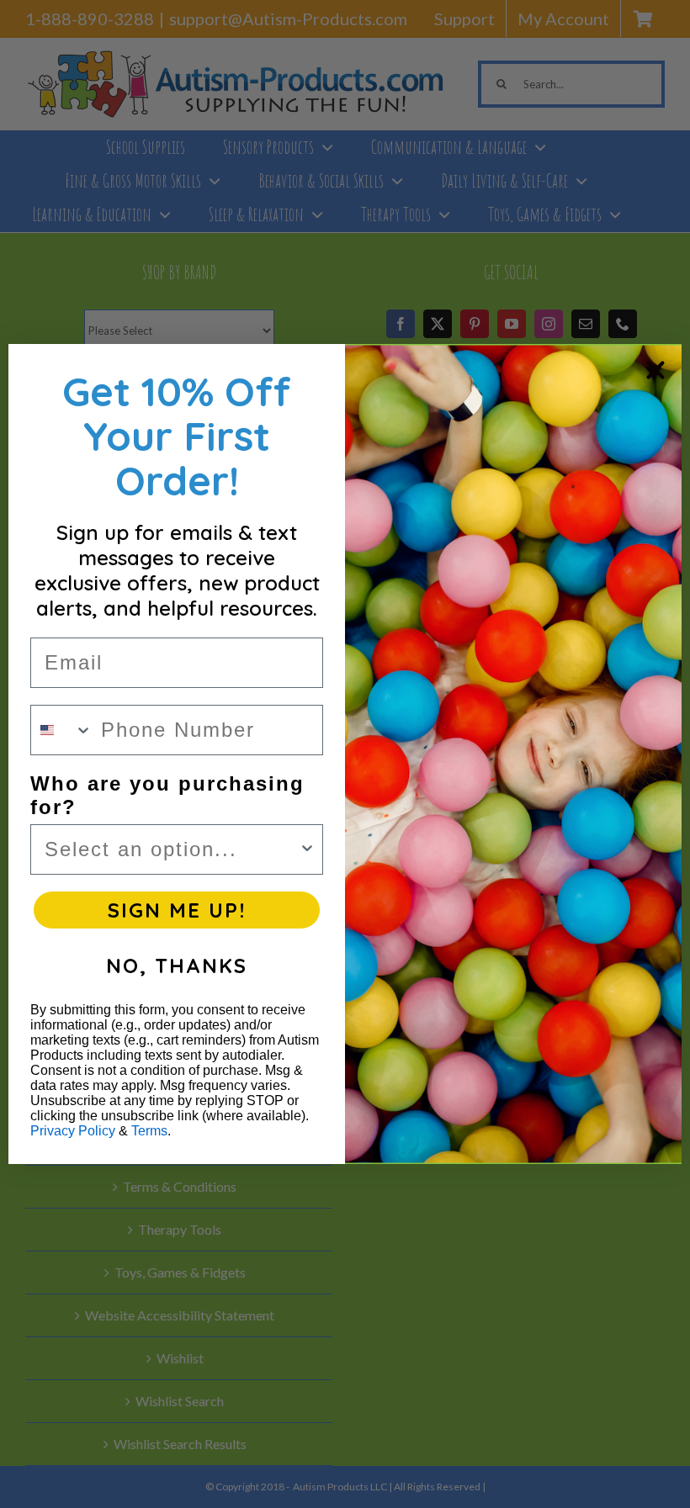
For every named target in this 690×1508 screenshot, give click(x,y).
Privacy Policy (72, 1131)
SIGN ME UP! (177, 910)
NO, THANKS (176, 965)
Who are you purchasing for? (167, 795)
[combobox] (62, 730)
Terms (149, 1131)
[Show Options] (307, 849)
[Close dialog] (655, 370)
